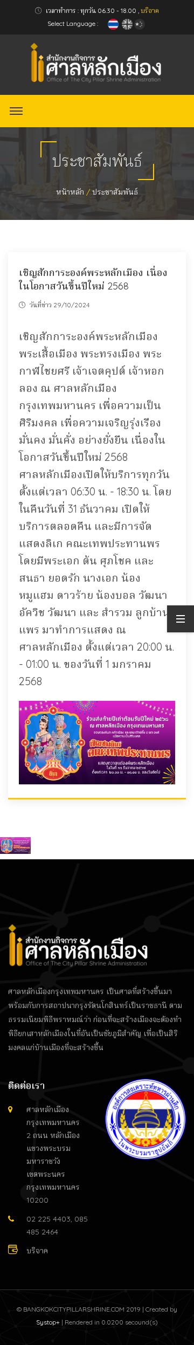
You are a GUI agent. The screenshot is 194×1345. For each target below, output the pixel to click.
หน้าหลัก (70, 192)
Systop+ (48, 1322)
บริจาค (150, 10)
